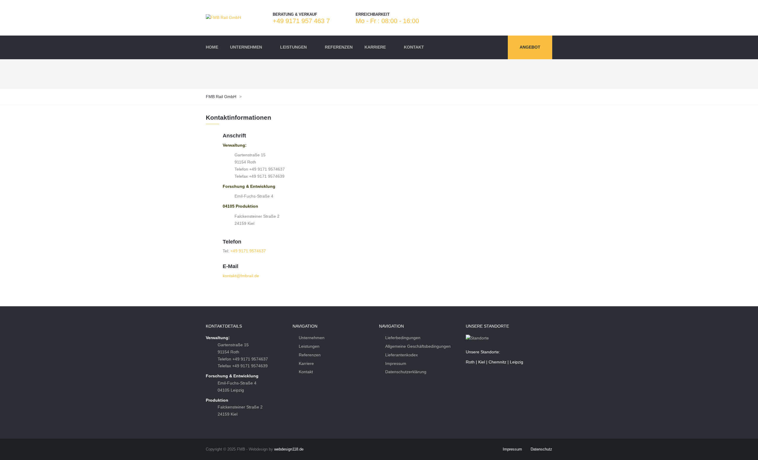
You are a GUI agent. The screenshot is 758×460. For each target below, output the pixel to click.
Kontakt (306, 371)
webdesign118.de (288, 449)
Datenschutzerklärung (405, 371)
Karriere (306, 363)
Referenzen (310, 354)
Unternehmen (312, 337)
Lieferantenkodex (401, 354)
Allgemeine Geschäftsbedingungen (418, 346)
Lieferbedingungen (402, 337)
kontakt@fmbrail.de (241, 275)
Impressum (395, 363)
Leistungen (309, 346)
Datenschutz (541, 449)
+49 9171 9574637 (248, 251)
